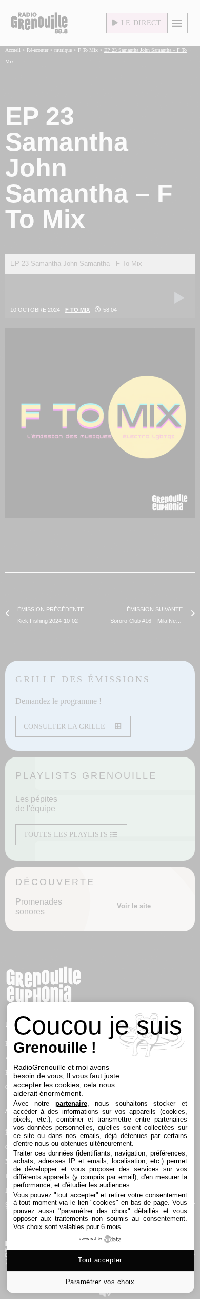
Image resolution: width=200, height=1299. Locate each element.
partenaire (71, 1103)
